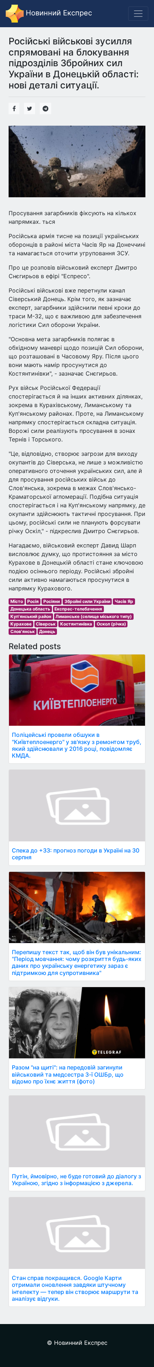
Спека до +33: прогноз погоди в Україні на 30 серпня (75, 854)
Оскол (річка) (111, 624)
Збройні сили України (87, 601)
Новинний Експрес (58, 13)
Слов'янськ (22, 631)
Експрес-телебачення (78, 609)
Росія (33, 601)
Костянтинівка (76, 624)
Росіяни (51, 601)
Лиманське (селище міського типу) (94, 616)
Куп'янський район (30, 616)
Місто (16, 601)
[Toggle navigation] (138, 13)
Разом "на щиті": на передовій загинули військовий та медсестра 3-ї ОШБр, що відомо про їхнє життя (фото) (68, 1074)
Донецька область (30, 609)
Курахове (21, 624)
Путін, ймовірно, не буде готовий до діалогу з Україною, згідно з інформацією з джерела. (76, 1180)
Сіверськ (46, 624)
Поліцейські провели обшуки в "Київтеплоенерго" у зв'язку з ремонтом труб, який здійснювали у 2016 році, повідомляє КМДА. (76, 745)
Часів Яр (124, 601)
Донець (47, 631)
